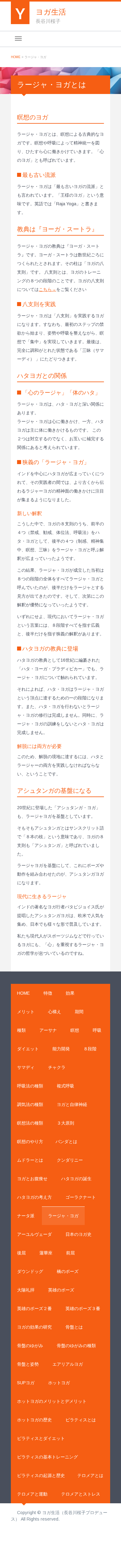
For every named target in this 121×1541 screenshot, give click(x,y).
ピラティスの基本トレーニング (47, 1456)
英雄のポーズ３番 (82, 1308)
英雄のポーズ (61, 1289)
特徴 (47, 993)
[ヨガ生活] (20, 11)
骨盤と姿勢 (28, 1364)
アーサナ (48, 1030)
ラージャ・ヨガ (63, 1215)
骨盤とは (74, 1327)
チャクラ (56, 1067)
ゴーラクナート (80, 1197)
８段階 (89, 1048)
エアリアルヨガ (67, 1364)
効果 (70, 993)
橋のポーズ (67, 1271)
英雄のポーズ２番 (34, 1308)
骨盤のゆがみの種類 (76, 1345)
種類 (21, 1030)
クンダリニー (70, 1160)
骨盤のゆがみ (30, 1345)
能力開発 (61, 1048)
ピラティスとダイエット (41, 1438)
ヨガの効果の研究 (34, 1327)
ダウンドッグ (30, 1271)
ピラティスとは (80, 1419)
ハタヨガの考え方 (34, 1197)
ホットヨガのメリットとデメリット (52, 1401)
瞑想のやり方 (30, 1141)
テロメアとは (90, 1475)
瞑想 (74, 1030)
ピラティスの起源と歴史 (41, 1475)
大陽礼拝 (25, 1289)
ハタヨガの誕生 (76, 1178)
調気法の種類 (30, 1104)
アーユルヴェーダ (34, 1234)
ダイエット (28, 1048)
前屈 (70, 1252)
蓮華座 (45, 1252)
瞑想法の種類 (30, 1123)
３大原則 (65, 1123)
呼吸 (97, 1030)
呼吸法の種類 (30, 1085)
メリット (25, 1011)
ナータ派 (25, 1215)
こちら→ (47, 289)
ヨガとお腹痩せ (32, 1178)
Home (15, 57)
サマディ (25, 1067)
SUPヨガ (25, 1382)
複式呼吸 (65, 1085)
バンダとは (66, 1141)
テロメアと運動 (32, 1494)
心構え (54, 1011)
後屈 (21, 1252)
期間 (79, 1011)
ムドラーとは (30, 1160)
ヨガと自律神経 (72, 1104)
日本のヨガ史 (78, 1234)
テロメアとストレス (80, 1494)
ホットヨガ (59, 1382)
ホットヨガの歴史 (34, 1419)
